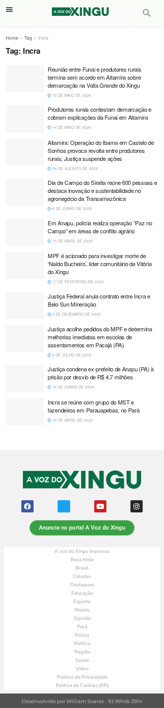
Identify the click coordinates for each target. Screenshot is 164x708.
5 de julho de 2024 (71, 355)
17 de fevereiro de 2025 (77, 281)
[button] (9, 9)
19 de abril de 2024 (72, 420)
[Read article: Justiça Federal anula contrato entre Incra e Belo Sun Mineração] (25, 305)
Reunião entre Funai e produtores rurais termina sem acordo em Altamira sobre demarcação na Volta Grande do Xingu (94, 77)
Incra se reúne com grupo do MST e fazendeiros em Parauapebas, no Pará (94, 406)
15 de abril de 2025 (72, 241)
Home (12, 37)
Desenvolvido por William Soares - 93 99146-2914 (82, 701)
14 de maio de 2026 (71, 127)
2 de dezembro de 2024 (76, 314)
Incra (43, 37)
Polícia (82, 635)
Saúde (82, 660)
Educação (82, 593)
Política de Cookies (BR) (82, 685)
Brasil (82, 568)
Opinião (82, 618)
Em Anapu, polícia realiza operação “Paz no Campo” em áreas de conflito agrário (100, 227)
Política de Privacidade (82, 677)
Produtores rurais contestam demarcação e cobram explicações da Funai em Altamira (99, 113)
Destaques (82, 584)
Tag (28, 37)
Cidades (82, 576)
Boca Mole (82, 559)
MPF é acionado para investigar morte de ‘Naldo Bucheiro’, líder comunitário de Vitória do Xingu (99, 264)
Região (82, 652)
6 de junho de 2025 (71, 208)
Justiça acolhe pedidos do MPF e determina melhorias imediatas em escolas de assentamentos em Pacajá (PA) (100, 337)
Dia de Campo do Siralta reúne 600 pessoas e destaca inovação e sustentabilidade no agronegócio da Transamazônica (102, 190)
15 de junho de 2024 (72, 387)
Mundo (82, 610)
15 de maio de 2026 (71, 95)
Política (82, 643)
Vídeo (82, 668)
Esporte (82, 601)
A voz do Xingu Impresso (82, 551)
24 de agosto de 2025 (74, 168)
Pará (82, 626)
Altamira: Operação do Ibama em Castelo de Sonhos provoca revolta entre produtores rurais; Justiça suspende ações (101, 150)
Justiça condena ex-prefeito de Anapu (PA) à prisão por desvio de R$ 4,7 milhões (101, 373)
